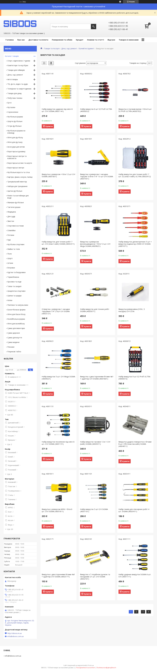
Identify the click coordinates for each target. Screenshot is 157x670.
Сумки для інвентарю (16, 328)
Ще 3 (9, 474)
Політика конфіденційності (106, 668)
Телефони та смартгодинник (19, 89)
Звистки (10, 221)
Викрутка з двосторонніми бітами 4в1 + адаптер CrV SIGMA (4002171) (58, 575)
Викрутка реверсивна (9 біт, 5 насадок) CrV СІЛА (131, 310)
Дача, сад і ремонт (69, 48)
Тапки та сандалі (14, 286)
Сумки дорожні (13, 333)
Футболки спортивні (15, 244)
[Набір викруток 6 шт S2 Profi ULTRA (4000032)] (97, 91)
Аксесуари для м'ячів (16, 147)
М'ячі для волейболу (16, 323)
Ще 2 (9, 444)
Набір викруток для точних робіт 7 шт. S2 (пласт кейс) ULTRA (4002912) (134, 175)
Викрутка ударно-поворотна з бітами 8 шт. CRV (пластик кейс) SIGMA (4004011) (134, 444)
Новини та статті (95, 39)
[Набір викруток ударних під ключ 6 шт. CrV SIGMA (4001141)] (58, 91)
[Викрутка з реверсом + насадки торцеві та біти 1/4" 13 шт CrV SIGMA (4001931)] (97, 157)
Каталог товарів (12, 56)
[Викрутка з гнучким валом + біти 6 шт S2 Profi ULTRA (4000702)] (135, 91)
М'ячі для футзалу (14, 142)
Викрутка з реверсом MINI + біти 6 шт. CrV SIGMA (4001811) (57, 510)
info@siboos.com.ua (15, 636)
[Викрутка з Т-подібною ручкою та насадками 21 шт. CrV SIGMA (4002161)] (97, 557)
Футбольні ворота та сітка (18, 172)
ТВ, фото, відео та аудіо (17, 84)
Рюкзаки (10, 347)
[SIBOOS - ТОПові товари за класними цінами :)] (20, 24)
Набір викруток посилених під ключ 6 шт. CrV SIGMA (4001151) (58, 443)
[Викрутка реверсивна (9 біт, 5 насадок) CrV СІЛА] (135, 292)
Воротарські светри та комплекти (16, 157)
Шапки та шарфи (14, 295)
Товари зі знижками (128, 39)
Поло (9, 254)
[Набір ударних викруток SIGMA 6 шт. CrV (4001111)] (135, 557)
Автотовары (12, 79)
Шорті (10, 258)
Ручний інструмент (86, 48)
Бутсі (9, 103)
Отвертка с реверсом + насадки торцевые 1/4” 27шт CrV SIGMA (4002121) (56, 311)
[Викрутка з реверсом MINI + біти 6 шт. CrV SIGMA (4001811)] (58, 492)
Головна (10, 39)
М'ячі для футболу (15, 137)
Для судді (11, 216)
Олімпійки (11, 230)
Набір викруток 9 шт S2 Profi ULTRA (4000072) (134, 377)
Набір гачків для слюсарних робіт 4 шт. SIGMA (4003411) (133, 510)
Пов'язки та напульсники (17, 305)
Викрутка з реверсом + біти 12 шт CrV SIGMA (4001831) (58, 175)
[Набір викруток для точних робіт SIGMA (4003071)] (97, 292)
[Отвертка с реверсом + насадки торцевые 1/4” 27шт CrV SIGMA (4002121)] (58, 292)
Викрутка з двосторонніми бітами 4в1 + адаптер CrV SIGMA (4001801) (96, 377)
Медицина (11, 212)
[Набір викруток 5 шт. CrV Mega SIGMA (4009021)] (58, 359)
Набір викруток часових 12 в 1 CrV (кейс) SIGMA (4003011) (95, 443)
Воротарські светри (15, 167)
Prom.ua (91, 665)
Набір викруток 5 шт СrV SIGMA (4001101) (94, 510)
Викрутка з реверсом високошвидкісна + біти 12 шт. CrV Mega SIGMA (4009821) (95, 244)
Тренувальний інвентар (17, 181)
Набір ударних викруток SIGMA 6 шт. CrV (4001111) (134, 575)
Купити (49, 126)
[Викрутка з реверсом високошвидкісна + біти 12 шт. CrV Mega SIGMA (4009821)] (97, 224)
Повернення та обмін (62, 39)
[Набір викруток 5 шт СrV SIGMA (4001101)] (97, 492)
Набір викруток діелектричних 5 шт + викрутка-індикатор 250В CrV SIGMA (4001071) (135, 244)
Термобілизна (13, 277)
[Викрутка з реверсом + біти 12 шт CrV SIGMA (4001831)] (58, 157)
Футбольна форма (15, 116)
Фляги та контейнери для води (18, 196)
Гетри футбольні (14, 126)
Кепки (9, 300)
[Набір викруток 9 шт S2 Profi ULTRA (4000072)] (135, 359)
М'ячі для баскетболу (16, 314)
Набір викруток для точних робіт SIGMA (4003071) (94, 310)
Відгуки (111, 39)
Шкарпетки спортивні (16, 291)
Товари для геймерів (16, 70)
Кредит (79, 39)
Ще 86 (10, 415)
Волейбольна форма (16, 319)
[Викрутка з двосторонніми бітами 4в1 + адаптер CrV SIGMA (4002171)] (58, 557)
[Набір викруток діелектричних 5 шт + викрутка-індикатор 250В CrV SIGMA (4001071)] (135, 224)
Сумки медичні (13, 342)
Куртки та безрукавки (16, 272)
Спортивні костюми (15, 226)
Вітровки (11, 268)
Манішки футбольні (15, 202)
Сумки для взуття (14, 337)
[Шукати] (93, 26)
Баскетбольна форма (16, 309)
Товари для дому (14, 93)
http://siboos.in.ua (14, 633)
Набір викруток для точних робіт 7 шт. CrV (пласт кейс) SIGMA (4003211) (58, 243)
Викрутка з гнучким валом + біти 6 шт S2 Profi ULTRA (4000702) (135, 110)
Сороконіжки (12, 112)
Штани (10, 263)
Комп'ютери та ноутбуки (17, 65)
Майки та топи (13, 249)
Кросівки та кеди (14, 282)
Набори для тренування (17, 186)
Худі (9, 240)
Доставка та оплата (38, 39)
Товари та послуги (51, 48)
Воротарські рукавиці (16, 151)
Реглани (10, 235)
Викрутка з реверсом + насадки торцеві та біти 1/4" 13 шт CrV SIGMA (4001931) (96, 176)
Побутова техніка (14, 98)
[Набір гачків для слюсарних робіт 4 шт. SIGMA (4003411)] (135, 492)
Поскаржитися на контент (85, 668)
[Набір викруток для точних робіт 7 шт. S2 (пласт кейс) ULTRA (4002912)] (135, 157)
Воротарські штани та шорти (19, 163)
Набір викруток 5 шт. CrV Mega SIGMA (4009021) (58, 377)
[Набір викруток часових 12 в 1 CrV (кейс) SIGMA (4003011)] (97, 424)
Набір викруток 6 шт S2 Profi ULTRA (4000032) (96, 110)
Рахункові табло (14, 351)
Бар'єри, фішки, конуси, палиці (19, 177)
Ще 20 (10, 529)
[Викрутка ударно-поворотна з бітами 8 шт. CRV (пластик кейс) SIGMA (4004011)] (135, 424)
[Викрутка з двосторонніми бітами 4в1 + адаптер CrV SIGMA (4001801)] (97, 359)
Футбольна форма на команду (16, 131)
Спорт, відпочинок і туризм (18, 61)
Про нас (21, 39)
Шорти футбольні (14, 121)
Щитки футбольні (14, 191)
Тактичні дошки (13, 207)
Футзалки (11, 107)
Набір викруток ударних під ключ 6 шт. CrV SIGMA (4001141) (57, 110)
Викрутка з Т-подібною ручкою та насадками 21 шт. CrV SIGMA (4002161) (95, 576)
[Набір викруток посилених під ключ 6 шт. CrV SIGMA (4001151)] (58, 424)
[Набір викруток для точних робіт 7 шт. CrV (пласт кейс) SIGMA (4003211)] (58, 224)
